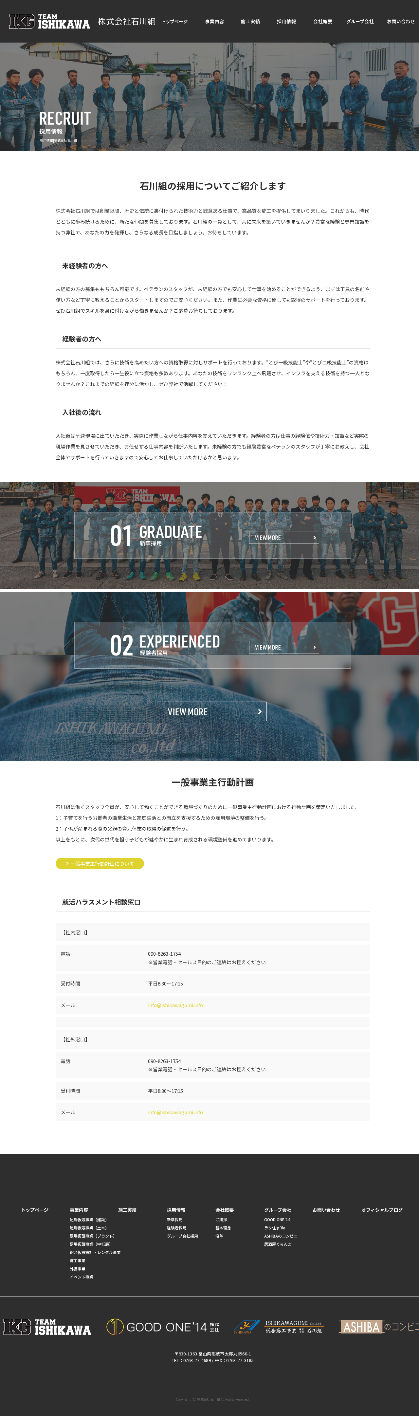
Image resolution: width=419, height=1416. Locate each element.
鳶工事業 (77, 1260)
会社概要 (322, 21)
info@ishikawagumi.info (175, 1005)
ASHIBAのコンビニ (281, 1236)
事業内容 (214, 21)
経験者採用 (177, 1227)
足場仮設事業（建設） (89, 1219)
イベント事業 (81, 1276)
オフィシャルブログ (382, 1209)
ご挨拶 (221, 1219)
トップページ (175, 21)
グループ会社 (360, 21)
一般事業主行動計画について (102, 863)
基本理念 (223, 1227)
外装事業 (77, 1268)
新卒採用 (175, 1219)
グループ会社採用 (182, 1236)
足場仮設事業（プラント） (93, 1236)
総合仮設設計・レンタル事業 (95, 1252)
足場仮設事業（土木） (89, 1227)
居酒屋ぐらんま (278, 1244)
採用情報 (286, 21)
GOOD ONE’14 (277, 1219)
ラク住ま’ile (274, 1227)
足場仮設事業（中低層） (91, 1244)
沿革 (219, 1236)
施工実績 (250, 21)
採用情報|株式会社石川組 (58, 140)
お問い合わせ (326, 1209)
